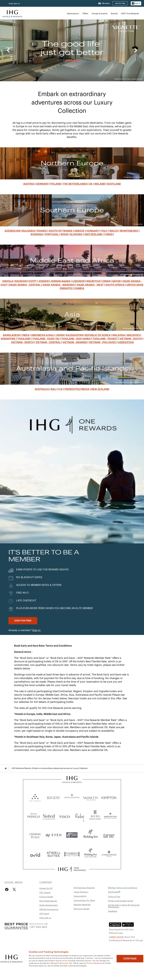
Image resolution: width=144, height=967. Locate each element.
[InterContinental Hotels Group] (12, 13)
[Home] (5, 768)
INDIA (25, 335)
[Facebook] (7, 889)
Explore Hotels (46, 896)
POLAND (55, 184)
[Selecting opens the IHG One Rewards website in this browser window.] (72, 869)
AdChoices (113, 891)
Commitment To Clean (84, 900)
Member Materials (82, 904)
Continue (130, 958)
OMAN (106, 281)
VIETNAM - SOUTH (131, 338)
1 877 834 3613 (38, 926)
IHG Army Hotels (81, 908)
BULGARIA (28, 231)
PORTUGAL (52, 234)
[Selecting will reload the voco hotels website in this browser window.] (64, 816)
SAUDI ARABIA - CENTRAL (25, 285)
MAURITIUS (93, 281)
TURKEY (109, 234)
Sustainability (80, 896)
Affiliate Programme (48, 909)
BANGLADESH (11, 335)
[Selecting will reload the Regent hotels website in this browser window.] (53, 797)
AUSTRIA (28, 184)
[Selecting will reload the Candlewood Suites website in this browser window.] (109, 854)
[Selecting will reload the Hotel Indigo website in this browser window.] (33, 816)
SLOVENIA (76, 234)
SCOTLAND (114, 184)
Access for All (45, 888)
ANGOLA (7, 281)
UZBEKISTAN (126, 342)
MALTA (113, 231)
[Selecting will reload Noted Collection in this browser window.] (49, 816)
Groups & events (99, 13)
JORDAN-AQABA (60, 281)
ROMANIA (37, 234)
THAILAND (23, 338)
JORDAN (43, 281)
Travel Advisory (81, 891)
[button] (136, 3)
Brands (114, 13)
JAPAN (60, 335)
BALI (54, 389)
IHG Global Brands (48, 900)
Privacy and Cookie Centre (120, 900)
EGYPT (33, 281)
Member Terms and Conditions (122, 887)
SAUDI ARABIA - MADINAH (58, 285)
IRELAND (99, 184)
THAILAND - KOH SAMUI (76, 338)
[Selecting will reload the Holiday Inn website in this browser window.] (90, 835)
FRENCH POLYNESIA (76, 389)
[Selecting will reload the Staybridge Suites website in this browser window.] (72, 854)
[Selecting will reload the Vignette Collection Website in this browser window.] (90, 797)
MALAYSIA (118, 335)
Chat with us (45, 917)
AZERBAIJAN (12, 231)
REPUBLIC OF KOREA (98, 335)
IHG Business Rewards (84, 887)
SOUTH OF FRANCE (61, 231)
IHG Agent (44, 913)
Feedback (112, 911)
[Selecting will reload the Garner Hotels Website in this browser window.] (109, 835)
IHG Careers (45, 892)
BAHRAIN (21, 281)
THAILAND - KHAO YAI (45, 338)
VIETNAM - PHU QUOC (102, 342)
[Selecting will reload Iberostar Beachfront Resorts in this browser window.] (110, 816)
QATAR (116, 281)
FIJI (60, 389)
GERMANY (42, 184)
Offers (85, 13)
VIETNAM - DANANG (74, 342)
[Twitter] (14, 889)
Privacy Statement (94, 963)
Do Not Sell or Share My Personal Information (123, 905)
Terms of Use (114, 896)
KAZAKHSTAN (74, 335)
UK (90, 184)
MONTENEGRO (129, 231)
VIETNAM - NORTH (22, 342)
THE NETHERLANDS (75, 184)
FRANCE (42, 231)
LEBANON (78, 281)
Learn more (116, 936)
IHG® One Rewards (130, 13)
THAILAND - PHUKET (105, 338)
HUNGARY (92, 231)
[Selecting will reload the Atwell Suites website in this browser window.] (53, 854)
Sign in (36, 630)
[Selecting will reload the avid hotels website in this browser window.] (35, 854)
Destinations (73, 13)
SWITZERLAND (93, 234)
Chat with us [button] (14, 4)
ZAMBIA (79, 288)
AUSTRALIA (42, 389)
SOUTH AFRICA (114, 285)
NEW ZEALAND (100, 389)
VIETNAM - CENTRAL (48, 342)
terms (64, 960)
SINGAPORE (8, 338)
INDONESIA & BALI (42, 335)
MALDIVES (133, 335)
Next (135, 50)
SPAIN (64, 234)
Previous (8, 50)
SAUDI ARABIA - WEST (90, 285)
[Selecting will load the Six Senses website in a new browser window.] (35, 797)
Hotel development (48, 905)
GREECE (79, 231)
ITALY (104, 231)
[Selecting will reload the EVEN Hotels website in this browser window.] (53, 835)
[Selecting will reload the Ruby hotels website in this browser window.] (80, 816)
